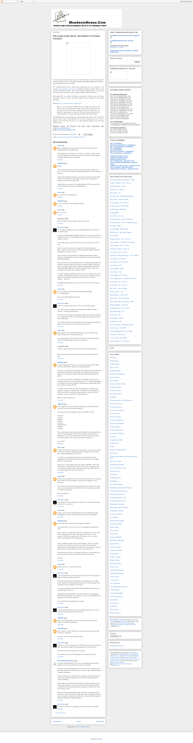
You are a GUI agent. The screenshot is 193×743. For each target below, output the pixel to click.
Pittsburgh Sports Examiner (119, 491)
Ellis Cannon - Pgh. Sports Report (121, 232)
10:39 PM (60, 444)
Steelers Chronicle (116, 550)
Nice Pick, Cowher (116, 461)
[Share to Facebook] (90, 135)
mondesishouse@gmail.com (66, 130)
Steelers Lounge (115, 557)
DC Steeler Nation (116, 394)
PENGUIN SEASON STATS (119, 156)
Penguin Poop (114, 471)
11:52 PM (60, 639)
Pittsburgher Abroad (116, 511)
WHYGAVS (113, 606)
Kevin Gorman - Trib (116, 292)
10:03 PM (60, 342)
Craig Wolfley (114, 212)
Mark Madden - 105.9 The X (119, 295)
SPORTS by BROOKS (117, 540)
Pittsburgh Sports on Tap (118, 497)
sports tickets (133, 652)
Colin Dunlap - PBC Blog (118, 209)
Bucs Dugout (114, 380)
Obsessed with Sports (117, 464)
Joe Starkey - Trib (116, 265)
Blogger (100, 739)
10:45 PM (60, 472)
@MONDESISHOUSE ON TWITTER (121, 40)
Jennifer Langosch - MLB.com (119, 249)
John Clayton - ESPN (117, 268)
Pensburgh (113, 474)
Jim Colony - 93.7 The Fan (118, 252)
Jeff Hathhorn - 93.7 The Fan (119, 245)
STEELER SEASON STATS (119, 158)
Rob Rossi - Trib (115, 315)
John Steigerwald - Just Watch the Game (123, 278)
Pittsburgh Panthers (79, 137)
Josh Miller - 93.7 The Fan (118, 285)
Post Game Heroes (116, 514)
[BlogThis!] (86, 135)
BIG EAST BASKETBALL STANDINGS (122, 145)
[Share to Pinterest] (92, 135)
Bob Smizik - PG (115, 193)
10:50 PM (60, 496)
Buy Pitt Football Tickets (128, 621)
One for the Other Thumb (118, 468)
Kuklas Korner (114, 443)
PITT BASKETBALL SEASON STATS (122, 161)
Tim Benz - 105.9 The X (117, 334)
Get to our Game (115, 417)
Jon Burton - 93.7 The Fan (118, 282)
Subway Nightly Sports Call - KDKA (121, 331)
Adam (59, 145)
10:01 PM (60, 326)
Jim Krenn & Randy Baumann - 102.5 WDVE (124, 255)
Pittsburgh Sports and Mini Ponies (121, 488)
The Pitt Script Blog (116, 593)
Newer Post (57, 721)
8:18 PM (59, 285)
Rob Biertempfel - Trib (117, 311)
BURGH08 (60, 163)
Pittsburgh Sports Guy (117, 494)
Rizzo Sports (114, 530)
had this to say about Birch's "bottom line (69, 103)
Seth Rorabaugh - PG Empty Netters (121, 324)
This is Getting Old (116, 596)
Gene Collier (114, 235)
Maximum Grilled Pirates (118, 450)
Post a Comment (60, 713)
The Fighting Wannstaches (118, 586)
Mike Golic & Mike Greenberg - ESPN (122, 301)
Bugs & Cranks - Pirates (117, 384)
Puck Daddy (114, 517)
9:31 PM (59, 299)
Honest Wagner (115, 427)
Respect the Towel (116, 524)
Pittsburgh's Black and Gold (119, 507)
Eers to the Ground (116, 403)
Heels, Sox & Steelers (117, 423)
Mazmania (113, 453)
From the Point (115, 413)
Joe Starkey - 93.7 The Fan (119, 262)
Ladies (112, 446)
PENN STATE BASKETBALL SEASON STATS (125, 166)
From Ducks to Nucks (117, 410)
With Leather (114, 609)
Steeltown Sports (115, 563)
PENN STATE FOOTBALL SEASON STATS (124, 169)
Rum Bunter (114, 534)
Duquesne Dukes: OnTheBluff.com (121, 400)
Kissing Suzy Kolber (116, 440)
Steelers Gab (114, 553)
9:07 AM (59, 700)
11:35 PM (60, 569)
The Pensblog (114, 590)
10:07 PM (60, 358)
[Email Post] (79, 134)
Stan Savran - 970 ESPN (118, 328)
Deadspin (113, 397)
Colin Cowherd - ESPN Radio (119, 206)
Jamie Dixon (61, 137)
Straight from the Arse (117, 570)
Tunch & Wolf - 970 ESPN (118, 338)
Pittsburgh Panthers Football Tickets (121, 624)
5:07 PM (59, 206)
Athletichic (113, 357)
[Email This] (84, 135)
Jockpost (113, 436)
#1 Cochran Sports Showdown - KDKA (122, 180)
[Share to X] (88, 135)
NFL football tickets (122, 654)
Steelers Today (115, 560)
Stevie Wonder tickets (117, 662)
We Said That (114, 603)
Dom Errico (61, 227)
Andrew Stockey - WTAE (118, 186)
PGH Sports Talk (115, 478)
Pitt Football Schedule (123, 623)
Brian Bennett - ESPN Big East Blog (121, 196)
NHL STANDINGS (116, 143)
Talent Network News (117, 573)
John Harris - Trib (115, 272)
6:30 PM (59, 223)
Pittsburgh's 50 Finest (117, 504)
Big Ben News (114, 364)
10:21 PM (60, 400)
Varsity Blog (114, 600)
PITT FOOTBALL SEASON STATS (121, 167)
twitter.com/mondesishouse (61, 128)
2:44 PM (59, 160)
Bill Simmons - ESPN (116, 189)
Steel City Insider (115, 547)
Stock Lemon (114, 567)
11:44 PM (60, 603)
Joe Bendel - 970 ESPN (117, 259)
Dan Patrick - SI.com (116, 216)
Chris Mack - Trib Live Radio (119, 199)
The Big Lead (114, 580)
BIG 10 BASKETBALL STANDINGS (121, 146)
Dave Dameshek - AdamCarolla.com (121, 219)
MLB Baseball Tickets (117, 646)
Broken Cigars (114, 377)
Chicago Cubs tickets (126, 659)
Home (79, 721)
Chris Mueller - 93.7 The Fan (119, 203)
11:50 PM (60, 625)
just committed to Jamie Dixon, (67, 89)
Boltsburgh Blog (115, 371)
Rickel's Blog (114, 527)
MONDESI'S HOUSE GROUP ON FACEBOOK (125, 35)
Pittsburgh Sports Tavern (118, 501)
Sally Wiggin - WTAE (116, 318)
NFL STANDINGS (116, 148)
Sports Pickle (114, 543)
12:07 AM (60, 657)
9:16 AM (59, 709)
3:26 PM (59, 188)
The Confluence (115, 583)
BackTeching (114, 361)
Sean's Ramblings (116, 537)
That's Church (114, 576)
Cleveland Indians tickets (123, 657)
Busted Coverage (115, 387)
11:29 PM (60, 560)
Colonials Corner (115, 390)
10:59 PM (60, 517)
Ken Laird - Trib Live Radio (118, 288)
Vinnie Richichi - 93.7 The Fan (119, 341)
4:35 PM (59, 197)
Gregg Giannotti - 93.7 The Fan (120, 239)
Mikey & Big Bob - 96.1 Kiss (119, 305)
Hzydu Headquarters (116, 430)
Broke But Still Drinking (117, 374)
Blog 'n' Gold (114, 367)
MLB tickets (126, 656)
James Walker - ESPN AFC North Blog (122, 242)
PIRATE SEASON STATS (118, 159)
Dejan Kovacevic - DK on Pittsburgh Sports (123, 222)
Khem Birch (69, 137)
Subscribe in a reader (117, 47)
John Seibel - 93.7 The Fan (119, 275)
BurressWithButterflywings (65, 660)
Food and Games (115, 407)
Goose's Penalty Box (116, 420)
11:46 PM (60, 614)
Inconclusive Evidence (117, 433)
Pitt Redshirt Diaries (116, 484)
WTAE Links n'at (115, 613)
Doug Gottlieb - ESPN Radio (119, 229)
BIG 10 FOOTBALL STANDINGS (121, 153)
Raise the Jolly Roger (117, 520)
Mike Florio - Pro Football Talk (119, 298)
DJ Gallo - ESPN (115, 226)
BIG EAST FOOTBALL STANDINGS (122, 151)
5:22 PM (59, 215)
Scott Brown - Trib (116, 321)
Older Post (100, 721)
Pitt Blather (113, 481)
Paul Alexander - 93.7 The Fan (120, 308)
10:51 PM (60, 506)
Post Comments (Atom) (82, 727)
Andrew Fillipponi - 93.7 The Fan (120, 183)
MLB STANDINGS (116, 150)
